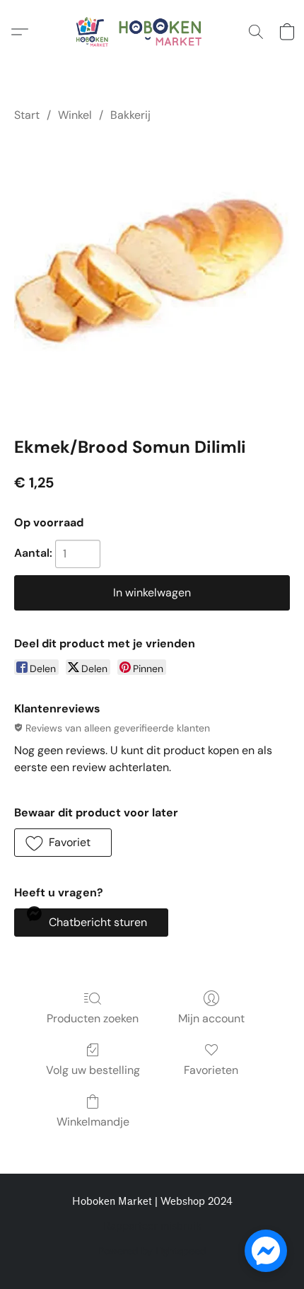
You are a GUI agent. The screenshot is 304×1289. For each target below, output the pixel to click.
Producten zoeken (93, 1018)
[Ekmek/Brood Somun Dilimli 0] (152, 277)
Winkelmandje (93, 1121)
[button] (152, 32)
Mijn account (211, 1018)
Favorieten (211, 1070)
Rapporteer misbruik (152, 1226)
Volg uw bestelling (93, 1070)
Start (27, 115)
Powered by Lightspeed (152, 1250)
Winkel (75, 115)
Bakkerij (130, 115)
